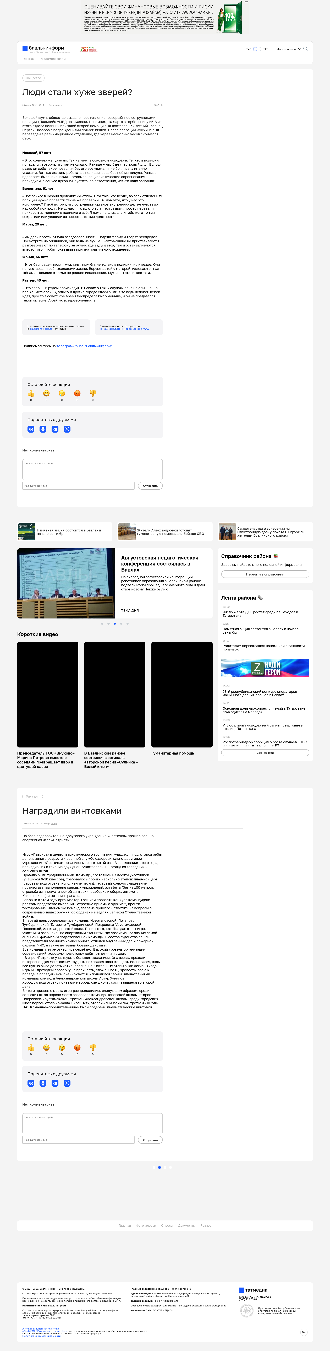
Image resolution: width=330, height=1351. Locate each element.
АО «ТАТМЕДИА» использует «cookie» (44, 1331)
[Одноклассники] (43, 429)
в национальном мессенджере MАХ (124, 328)
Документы (186, 1225)
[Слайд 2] (108, 624)
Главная (29, 59)
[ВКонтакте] (31, 429)
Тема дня (32, 796)
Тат (265, 49)
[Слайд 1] (102, 624)
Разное (206, 1225)
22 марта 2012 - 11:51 (32, 823)
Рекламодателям (53, 59)
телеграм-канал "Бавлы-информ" (84, 346)
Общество (33, 78)
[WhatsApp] (67, 429)
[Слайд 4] (121, 624)
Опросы (167, 1225)
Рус (248, 49)
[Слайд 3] (115, 624)
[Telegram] (55, 429)
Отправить (150, 485)
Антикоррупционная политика (40, 1328)
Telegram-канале (41, 328)
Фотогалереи (146, 1225)
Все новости (265, 752)
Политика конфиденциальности (41, 1335)
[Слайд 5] (127, 624)
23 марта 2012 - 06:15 (33, 105)
